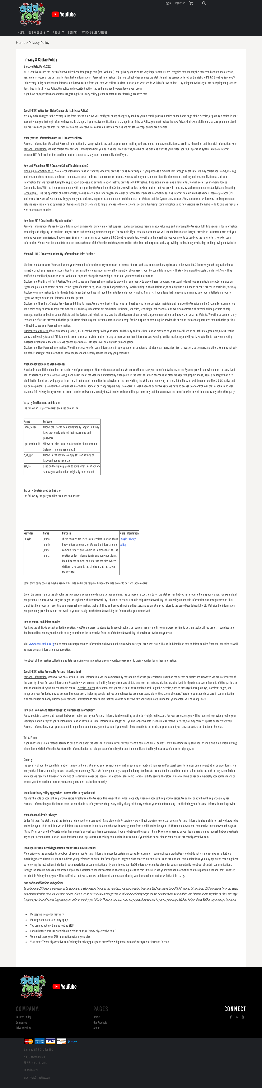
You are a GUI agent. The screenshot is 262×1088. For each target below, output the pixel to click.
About (96, 1028)
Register (180, 3)
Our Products (100, 1022)
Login (168, 3)
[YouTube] (243, 1017)
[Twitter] (237, 1017)
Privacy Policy (23, 1028)
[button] (204, 3)
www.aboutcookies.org (41, 644)
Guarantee (21, 1022)
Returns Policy (23, 1017)
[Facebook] (230, 1017)
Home (20, 43)
